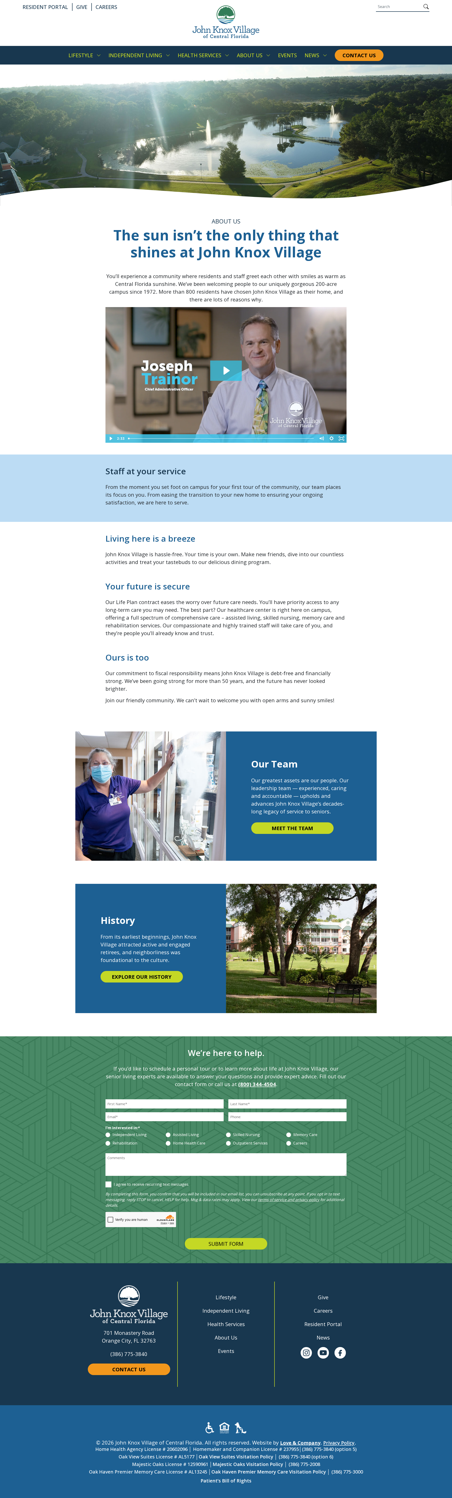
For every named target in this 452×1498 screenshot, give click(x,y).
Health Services (226, 1323)
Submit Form (226, 1243)
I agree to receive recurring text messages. (151, 1184)
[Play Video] (110, 438)
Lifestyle (226, 1297)
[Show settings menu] (332, 438)
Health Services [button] (199, 55)
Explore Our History (142, 976)
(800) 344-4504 (257, 1084)
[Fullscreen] (341, 438)
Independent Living (130, 1135)
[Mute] (321, 438)
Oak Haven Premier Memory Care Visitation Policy (268, 1472)
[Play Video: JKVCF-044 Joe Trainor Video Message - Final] (226, 371)
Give (323, 1297)
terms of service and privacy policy (288, 1199)
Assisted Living (186, 1135)
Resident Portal (323, 1323)
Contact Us (128, 1369)
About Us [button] (249, 55)
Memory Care (305, 1135)
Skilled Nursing (246, 1135)
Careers (300, 1143)
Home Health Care (189, 1143)
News (323, 1337)
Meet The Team (292, 828)
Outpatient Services (250, 1143)
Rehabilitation (125, 1143)
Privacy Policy (339, 1443)
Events (226, 1350)
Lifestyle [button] (81, 55)
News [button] (312, 55)
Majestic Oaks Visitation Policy (248, 1464)
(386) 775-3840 (128, 1353)
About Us (226, 1337)
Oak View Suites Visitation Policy (236, 1456)
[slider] (221, 438)
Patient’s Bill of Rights (226, 1481)
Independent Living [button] (135, 55)
